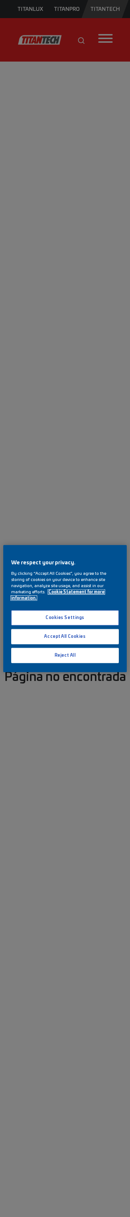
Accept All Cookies (65, 636)
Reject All (65, 655)
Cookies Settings (65, 618)
